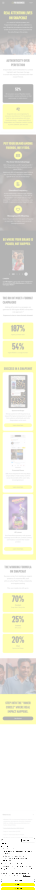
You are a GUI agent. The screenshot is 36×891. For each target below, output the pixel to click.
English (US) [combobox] (26, 840)
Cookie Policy (27, 876)
